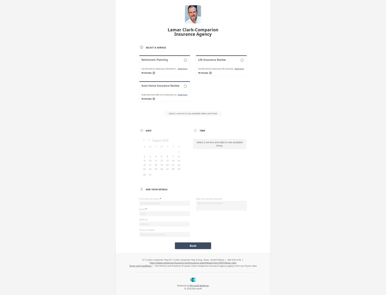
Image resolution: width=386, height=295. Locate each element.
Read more (182, 69)
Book (193, 246)
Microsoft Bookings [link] (199, 285)
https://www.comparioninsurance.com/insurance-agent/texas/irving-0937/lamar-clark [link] (193, 262)
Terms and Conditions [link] (140, 265)
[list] (193, 81)
